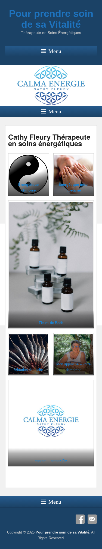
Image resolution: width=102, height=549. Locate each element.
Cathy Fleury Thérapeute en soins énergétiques (49, 140)
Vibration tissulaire (28, 370)
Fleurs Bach (51, 323)
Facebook (80, 519)
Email (92, 519)
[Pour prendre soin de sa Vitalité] (51, 85)
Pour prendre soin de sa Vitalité (51, 19)
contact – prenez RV (51, 461)
